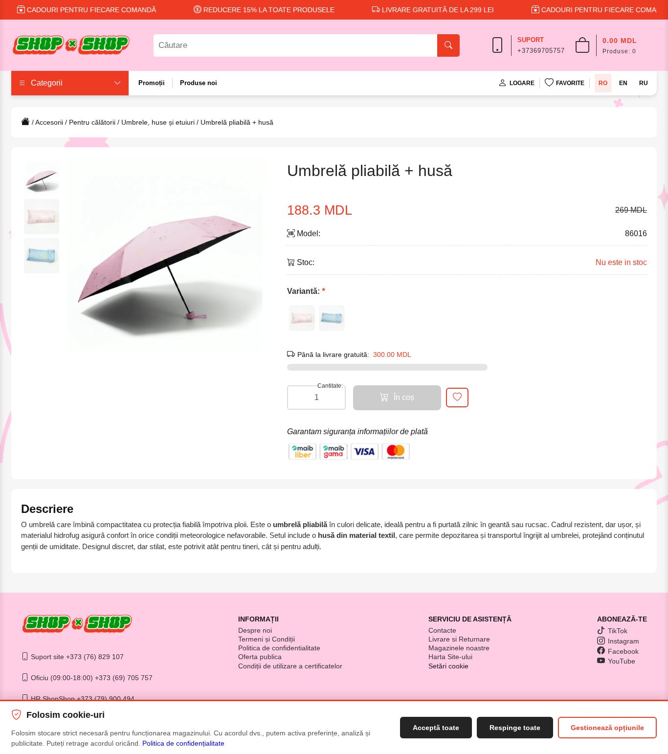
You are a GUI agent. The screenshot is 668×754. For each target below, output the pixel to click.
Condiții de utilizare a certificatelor (290, 666)
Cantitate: (330, 385)
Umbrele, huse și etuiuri (158, 122)
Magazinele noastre (459, 648)
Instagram (623, 641)
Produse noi (198, 83)
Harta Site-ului (450, 657)
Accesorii (49, 122)
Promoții (151, 83)
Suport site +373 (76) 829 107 (76, 657)
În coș (404, 397)
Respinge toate (515, 728)
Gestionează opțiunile (607, 728)
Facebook (623, 651)
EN (623, 83)
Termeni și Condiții (266, 639)
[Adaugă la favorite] (457, 397)
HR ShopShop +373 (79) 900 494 (81, 699)
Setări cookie (448, 666)
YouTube (621, 661)
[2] (331, 318)
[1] (302, 318)
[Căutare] (448, 45)
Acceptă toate (436, 728)
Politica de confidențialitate (183, 743)
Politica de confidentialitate (279, 648)
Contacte (442, 630)
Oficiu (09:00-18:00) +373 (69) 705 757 (91, 678)
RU (643, 83)
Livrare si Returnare (459, 639)
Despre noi (255, 630)
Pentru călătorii (92, 122)
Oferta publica (260, 657)
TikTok (617, 631)
